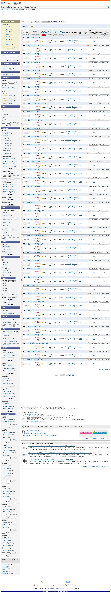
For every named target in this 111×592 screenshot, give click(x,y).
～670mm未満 (8, 489)
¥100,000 (37, 263)
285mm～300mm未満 (10, 525)
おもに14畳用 (68, 58)
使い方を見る (27, 34)
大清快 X (7, 34)
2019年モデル (74, 206)
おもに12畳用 (7, 140)
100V (80, 41)
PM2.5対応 (7, 229)
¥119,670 (37, 123)
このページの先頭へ (103, 369)
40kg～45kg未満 (8, 548)
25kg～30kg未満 (8, 540)
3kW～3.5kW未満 (8, 381)
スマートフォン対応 (9, 331)
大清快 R (7, 42)
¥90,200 (38, 222)
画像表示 (55, 22)
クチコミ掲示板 (5, 564)
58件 (55, 206)
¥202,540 (37, 271)
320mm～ (7, 527)
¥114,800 (37, 230)
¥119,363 (37, 73)
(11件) (50, 158)
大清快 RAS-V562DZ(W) (31, 326)
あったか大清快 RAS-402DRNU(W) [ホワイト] (37, 343)
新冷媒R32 (7, 338)
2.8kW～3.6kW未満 (9, 355)
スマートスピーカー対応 (10, 341)
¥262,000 (37, 280)
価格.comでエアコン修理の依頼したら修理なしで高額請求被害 (41, 435)
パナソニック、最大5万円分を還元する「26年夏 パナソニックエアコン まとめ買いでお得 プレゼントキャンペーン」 (60, 453)
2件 (55, 297)
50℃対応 (6, 120)
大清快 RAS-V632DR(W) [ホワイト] (34, 244)
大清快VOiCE (9, 44)
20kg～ (6, 478)
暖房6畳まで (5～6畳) (9, 184)
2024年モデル (74, 157)
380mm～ (7, 455)
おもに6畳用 (68, 41)
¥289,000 (37, 255)
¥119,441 (37, 362)
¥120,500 (37, 304)
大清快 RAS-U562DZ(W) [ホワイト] (34, 318)
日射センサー (8, 326)
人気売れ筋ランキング (7, 568)
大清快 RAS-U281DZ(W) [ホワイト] (34, 359)
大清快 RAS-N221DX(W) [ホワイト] (34, 153)
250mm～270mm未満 (10, 432)
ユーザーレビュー (6, 566)
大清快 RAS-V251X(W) (31, 219)
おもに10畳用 (68, 66)
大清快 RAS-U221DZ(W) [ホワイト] (34, 103)
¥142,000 (37, 197)
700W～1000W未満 (9, 396)
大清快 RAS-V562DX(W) (31, 78)
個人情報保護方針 (49, 588)
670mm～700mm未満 (9, 491)
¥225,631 (37, 139)
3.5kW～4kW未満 (8, 383)
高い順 (102, 35)
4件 (55, 157)
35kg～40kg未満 (8, 545)
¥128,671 (37, 56)
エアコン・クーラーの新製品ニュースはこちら (97, 466)
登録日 (61, 31)
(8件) (50, 50)
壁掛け (6, 111)
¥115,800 (37, 354)
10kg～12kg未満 (8, 465)
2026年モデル (74, 41)
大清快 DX (8, 32)
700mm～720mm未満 (10, 512)
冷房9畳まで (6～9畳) (10, 158)
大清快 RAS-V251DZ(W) (31, 128)
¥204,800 (37, 189)
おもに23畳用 (68, 281)
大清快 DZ (8, 29)
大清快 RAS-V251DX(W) (31, 87)
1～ (5, 283)
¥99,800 (38, 296)
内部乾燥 (6, 222)
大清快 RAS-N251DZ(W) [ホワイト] (34, 351)
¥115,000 (37, 114)
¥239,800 (37, 346)
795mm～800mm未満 (10, 421)
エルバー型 (7, 275)
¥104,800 (37, 205)
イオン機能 (7, 235)
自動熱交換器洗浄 (9, 219)
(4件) (50, 108)
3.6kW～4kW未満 (8, 358)
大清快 (31, 26)
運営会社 (34, 588)
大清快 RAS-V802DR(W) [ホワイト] (34, 252)
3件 (55, 74)
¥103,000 (37, 180)
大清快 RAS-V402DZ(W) (31, 144)
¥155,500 (37, 147)
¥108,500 (37, 213)
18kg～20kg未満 (8, 475)
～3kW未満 (7, 378)
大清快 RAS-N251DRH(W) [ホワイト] (35, 211)
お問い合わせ (75, 588)
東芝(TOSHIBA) (8, 74)
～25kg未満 (7, 538)
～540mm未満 (8, 507)
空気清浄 (6, 215)
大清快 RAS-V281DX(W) (31, 62)
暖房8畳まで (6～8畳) (9, 189)
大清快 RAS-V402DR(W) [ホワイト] (34, 186)
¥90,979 (38, 163)
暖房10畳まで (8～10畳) (10, 192)
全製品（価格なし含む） (11, 88)
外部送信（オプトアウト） (63, 588)
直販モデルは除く (9, 68)
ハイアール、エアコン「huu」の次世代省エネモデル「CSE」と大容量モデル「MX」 (51, 446)
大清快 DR (8, 26)
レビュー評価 (50, 32)
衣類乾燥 (6, 239)
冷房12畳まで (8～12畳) (10, 163)
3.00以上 (12, 95)
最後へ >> (74, 375)
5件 (55, 107)
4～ (5, 290)
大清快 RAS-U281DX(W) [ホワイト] (34, 161)
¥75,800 (38, 156)
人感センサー (8, 319)
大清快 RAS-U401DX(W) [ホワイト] (34, 120)
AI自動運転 (7, 335)
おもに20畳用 (68, 240)
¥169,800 (37, 321)
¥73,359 (38, 98)
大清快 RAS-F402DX (30, 285)
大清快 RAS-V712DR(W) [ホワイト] (34, 277)
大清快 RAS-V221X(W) (31, 95)
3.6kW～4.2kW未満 (9, 370)
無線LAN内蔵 (8, 345)
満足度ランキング (6, 571)
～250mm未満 (8, 522)
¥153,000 (37, 238)
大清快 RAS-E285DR (30, 310)
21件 (55, 49)
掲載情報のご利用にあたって (30, 414)
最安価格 (35, 31)
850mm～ (7, 496)
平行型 (6, 270)
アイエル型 (7, 272)
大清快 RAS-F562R (30, 202)
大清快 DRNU (9, 36)
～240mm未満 (8, 447)
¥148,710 (37, 131)
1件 (55, 41)
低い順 (106, 35)
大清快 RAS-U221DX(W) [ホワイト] (34, 45)
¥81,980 (38, 40)
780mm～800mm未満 (10, 494)
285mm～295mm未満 (9, 434)
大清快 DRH (8, 39)
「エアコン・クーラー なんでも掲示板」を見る (97, 438)
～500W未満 (7, 391)
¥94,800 (38, 288)
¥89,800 (38, 172)
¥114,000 (37, 65)
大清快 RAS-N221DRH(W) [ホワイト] (35, 178)
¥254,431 (37, 247)
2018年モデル (74, 314)
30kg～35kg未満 (8, 543)
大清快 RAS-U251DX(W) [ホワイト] (34, 169)
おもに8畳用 (68, 91)
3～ (5, 288)
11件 (55, 140)
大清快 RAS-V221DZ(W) (31, 70)
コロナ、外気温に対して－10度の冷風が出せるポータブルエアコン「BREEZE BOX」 (51, 460)
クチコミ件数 (55, 32)
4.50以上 (12, 103)
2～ (5, 285)
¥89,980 (38, 106)
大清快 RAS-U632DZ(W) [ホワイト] (34, 335)
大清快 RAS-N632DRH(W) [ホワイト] (35, 235)
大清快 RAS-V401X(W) (31, 111)
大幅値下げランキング (7, 573)
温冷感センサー (8, 322)
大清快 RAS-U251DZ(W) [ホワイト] (34, 227)
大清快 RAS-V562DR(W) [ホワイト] (34, 136)
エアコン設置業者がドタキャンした (35, 430)
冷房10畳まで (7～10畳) (10, 161)
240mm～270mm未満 (9, 450)
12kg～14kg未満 (8, 468)
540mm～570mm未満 (10, 509)
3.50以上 (12, 98)
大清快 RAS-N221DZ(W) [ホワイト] (34, 293)
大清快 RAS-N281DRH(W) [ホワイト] (35, 301)
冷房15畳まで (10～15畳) (10, 166)
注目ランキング (5, 570)
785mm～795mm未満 (9, 419)
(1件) (50, 42)
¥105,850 (37, 89)
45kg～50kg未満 (8, 550)
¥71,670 (38, 48)
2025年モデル (74, 49)
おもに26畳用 (68, 256)
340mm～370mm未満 (10, 452)
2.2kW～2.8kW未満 (9, 353)
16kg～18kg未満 (8, 473)
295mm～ (7, 437)
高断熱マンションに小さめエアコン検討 (36, 433)
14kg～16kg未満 (8, 470)
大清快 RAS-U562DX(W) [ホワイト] (34, 194)
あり (94, 41)
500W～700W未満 (9, 393)
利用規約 (41, 588)
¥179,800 (37, 337)
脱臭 (5, 232)
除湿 (5, 310)
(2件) (50, 199)
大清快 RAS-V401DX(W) (31, 54)
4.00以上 (12, 100)
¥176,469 (37, 329)
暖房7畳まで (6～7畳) (9, 186)
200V (80, 82)
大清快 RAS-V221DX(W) (31, 37)
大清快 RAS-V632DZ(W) (31, 268)
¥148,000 (37, 81)
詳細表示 (63, 22)
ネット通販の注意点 (32, 421)
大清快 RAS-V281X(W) (31, 260)
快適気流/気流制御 (9, 313)
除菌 (5, 225)
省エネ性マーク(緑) (9, 294)
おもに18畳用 (68, 83)
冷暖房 (6, 114)
